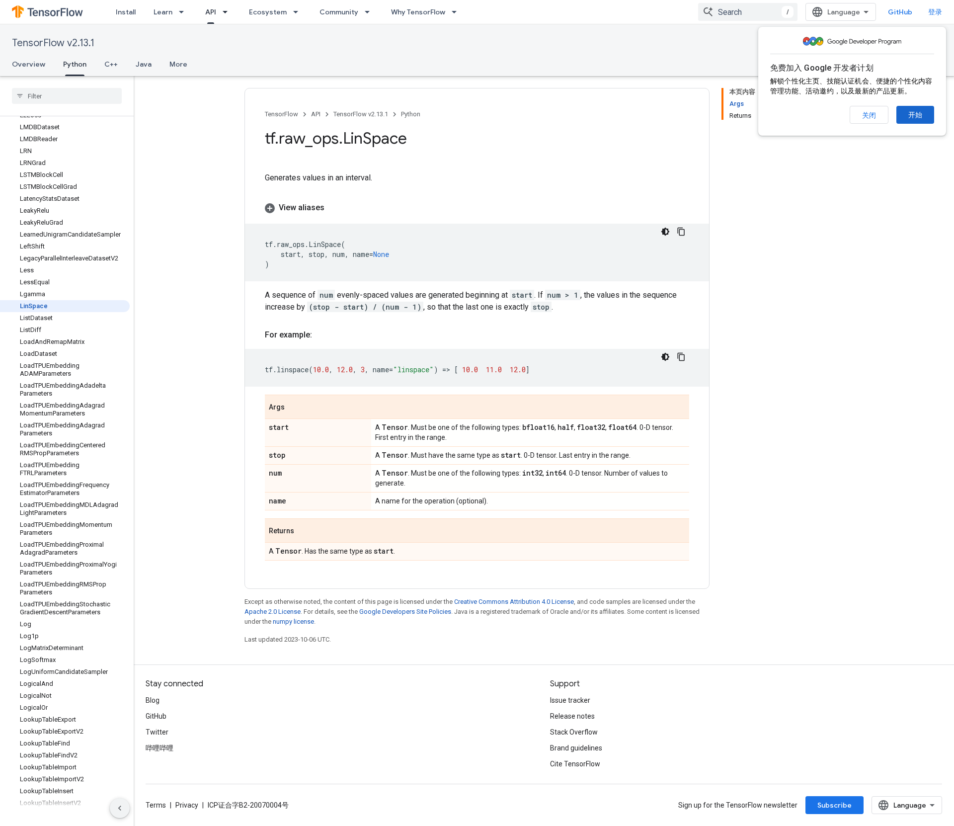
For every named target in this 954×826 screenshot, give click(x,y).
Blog (152, 700)
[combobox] (747, 12)
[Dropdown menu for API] (228, 12)
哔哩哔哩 (159, 748)
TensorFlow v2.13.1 (53, 43)
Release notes (572, 716)
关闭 (869, 115)
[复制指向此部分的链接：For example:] (322, 335)
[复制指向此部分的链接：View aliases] (334, 208)
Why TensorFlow (418, 11)
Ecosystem (268, 11)
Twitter (157, 732)
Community (338, 11)
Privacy (186, 805)
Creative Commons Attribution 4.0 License (514, 601)
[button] (477, 208)
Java (144, 64)
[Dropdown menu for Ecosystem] (299, 12)
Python (74, 64)
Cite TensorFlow (575, 764)
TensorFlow (281, 114)
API (210, 11)
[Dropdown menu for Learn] (184, 12)
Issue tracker (570, 700)
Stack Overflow (574, 732)
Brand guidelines (576, 748)
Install (126, 11)
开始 (915, 114)
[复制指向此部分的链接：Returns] (304, 531)
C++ (111, 64)
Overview (28, 64)
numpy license (293, 621)
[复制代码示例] (681, 232)
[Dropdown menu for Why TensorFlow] (457, 12)
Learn (163, 11)
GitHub (900, 11)
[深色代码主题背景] (665, 232)
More (178, 64)
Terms (156, 805)
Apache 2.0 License (272, 611)
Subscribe (834, 805)
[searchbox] (67, 96)
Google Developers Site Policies (405, 611)
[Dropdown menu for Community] (370, 12)
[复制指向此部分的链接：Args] (295, 407)
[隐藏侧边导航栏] (120, 808)
